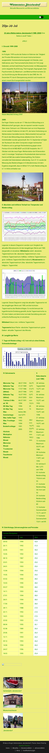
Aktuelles (15, 748)
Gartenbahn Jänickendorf (12, 691)
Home (8, 748)
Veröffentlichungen (29, 750)
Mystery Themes (24, 745)
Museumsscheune (10, 710)
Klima (18, 750)
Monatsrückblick (26, 748)
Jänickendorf (8, 730)
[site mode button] (41, 17)
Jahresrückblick (39, 748)
